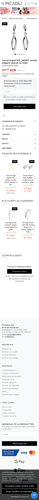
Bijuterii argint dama (16, 18)
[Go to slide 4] (21, 54)
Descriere (6, 148)
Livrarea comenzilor (10, 373)
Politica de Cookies (10, 358)
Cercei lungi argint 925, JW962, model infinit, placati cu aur (10, 180)
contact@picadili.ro (14, 334)
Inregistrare (7, 410)
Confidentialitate (9, 355)
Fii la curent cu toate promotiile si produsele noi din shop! (20, 98)
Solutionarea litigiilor (11, 395)
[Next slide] (34, 178)
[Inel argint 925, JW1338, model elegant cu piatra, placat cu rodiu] (27, 214)
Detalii (5, 143)
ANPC (4, 392)
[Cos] (36, 3)
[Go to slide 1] (15, 54)
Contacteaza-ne (9, 370)
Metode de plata (9, 382)
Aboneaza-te (19, 443)
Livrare (5, 134)
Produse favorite (9, 416)
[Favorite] (32, 3)
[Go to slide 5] (23, 54)
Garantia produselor (10, 389)
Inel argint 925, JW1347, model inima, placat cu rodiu (11, 226)
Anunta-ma (19, 106)
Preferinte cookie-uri (19, 496)
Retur (5, 139)
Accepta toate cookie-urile (19, 486)
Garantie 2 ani (10, 129)
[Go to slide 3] (19, 54)
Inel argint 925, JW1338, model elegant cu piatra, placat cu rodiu (28, 227)
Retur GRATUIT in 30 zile (15, 126)
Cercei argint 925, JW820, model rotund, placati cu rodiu (28, 179)
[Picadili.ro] (14, 3)
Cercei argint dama (32, 18)
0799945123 (9, 337)
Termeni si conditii (10, 352)
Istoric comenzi (8, 413)
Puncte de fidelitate (10, 385)
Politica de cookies (24, 476)
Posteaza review (19, 271)
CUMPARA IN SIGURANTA (12, 121)
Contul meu (7, 407)
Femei (4, 18)
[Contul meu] (25, 3)
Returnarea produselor (11, 376)
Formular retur (8, 379)
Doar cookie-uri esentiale (19, 491)
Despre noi (6, 349)
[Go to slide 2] (17, 54)
